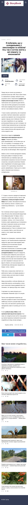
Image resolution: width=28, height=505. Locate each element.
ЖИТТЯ (5, 76)
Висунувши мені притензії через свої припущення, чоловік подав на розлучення (13, 441)
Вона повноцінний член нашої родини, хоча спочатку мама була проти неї (13, 393)
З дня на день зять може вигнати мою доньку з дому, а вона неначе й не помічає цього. (13, 488)
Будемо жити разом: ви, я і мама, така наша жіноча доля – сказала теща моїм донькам (13, 465)
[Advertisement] (14, 21)
